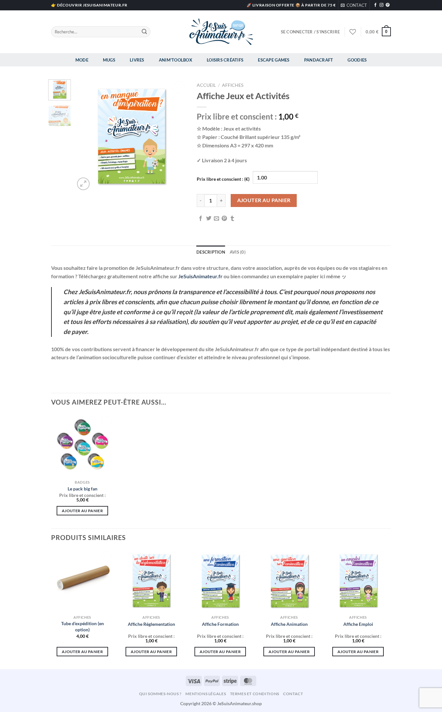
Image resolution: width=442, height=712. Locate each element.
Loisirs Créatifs (225, 60)
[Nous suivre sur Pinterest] (388, 5)
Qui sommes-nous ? (160, 693)
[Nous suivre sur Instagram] (381, 5)
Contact (293, 693)
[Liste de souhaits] (352, 32)
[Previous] (85, 135)
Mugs (109, 60)
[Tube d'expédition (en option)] (82, 580)
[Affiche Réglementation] (151, 580)
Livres (137, 60)
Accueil (206, 85)
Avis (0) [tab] (238, 252)
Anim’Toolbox (175, 60)
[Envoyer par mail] (216, 219)
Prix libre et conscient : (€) (223, 179)
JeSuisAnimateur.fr (200, 276)
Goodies (357, 60)
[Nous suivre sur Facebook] (375, 5)
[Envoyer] (144, 31)
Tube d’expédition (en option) (82, 626)
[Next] (176, 135)
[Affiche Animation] (289, 580)
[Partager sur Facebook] (200, 219)
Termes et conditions (254, 693)
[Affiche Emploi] (358, 580)
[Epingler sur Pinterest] (224, 219)
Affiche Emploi (358, 624)
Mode (81, 60)
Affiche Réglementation (151, 624)
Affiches (232, 85)
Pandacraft (318, 60)
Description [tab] (210, 252)
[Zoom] (83, 184)
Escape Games (273, 60)
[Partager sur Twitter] (208, 219)
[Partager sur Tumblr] (232, 219)
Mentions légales (205, 693)
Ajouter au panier (264, 200)
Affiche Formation (220, 624)
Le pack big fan (82, 488)
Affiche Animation (289, 624)
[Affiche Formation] (220, 580)
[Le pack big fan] (82, 445)
